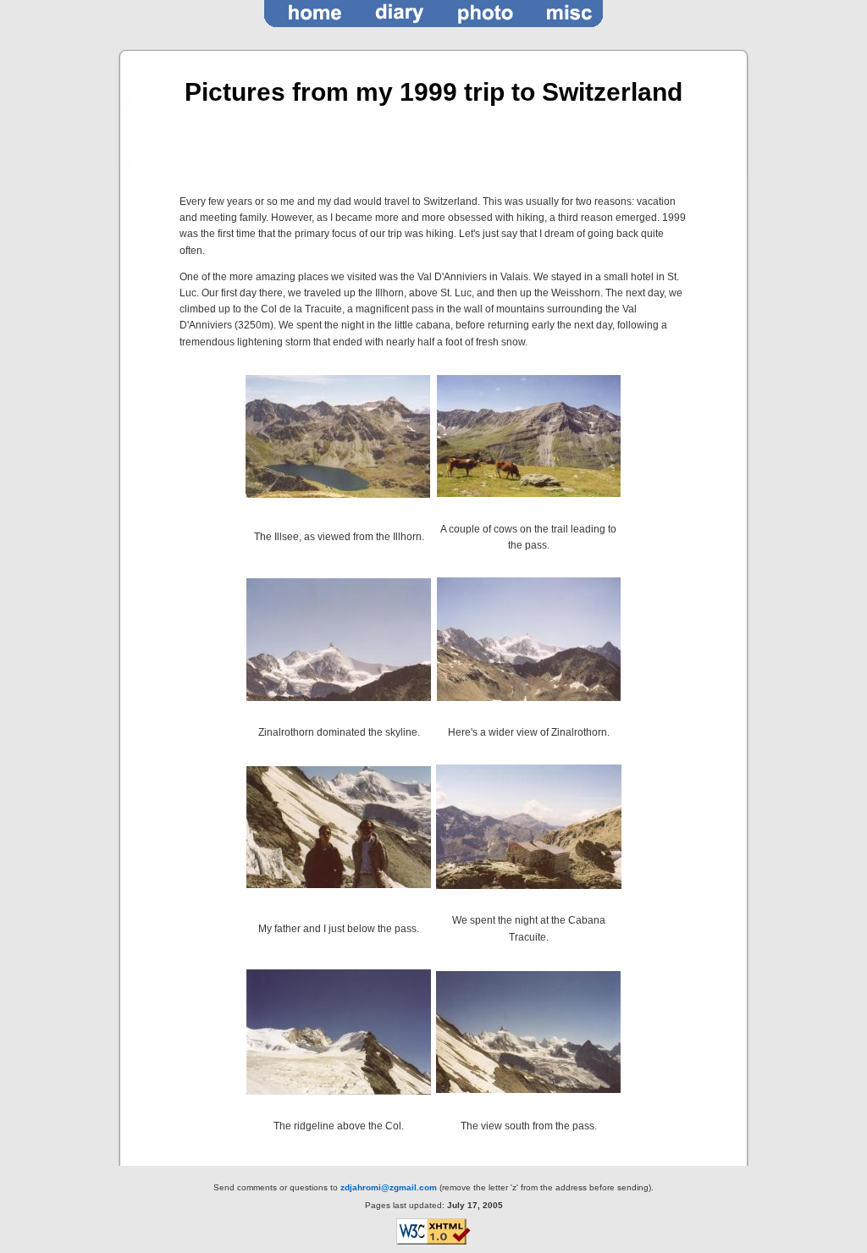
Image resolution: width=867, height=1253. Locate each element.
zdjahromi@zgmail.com (388, 1187)
